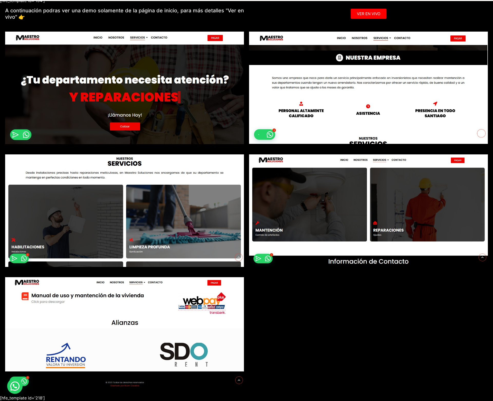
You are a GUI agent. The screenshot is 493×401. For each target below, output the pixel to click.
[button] (15, 386)
